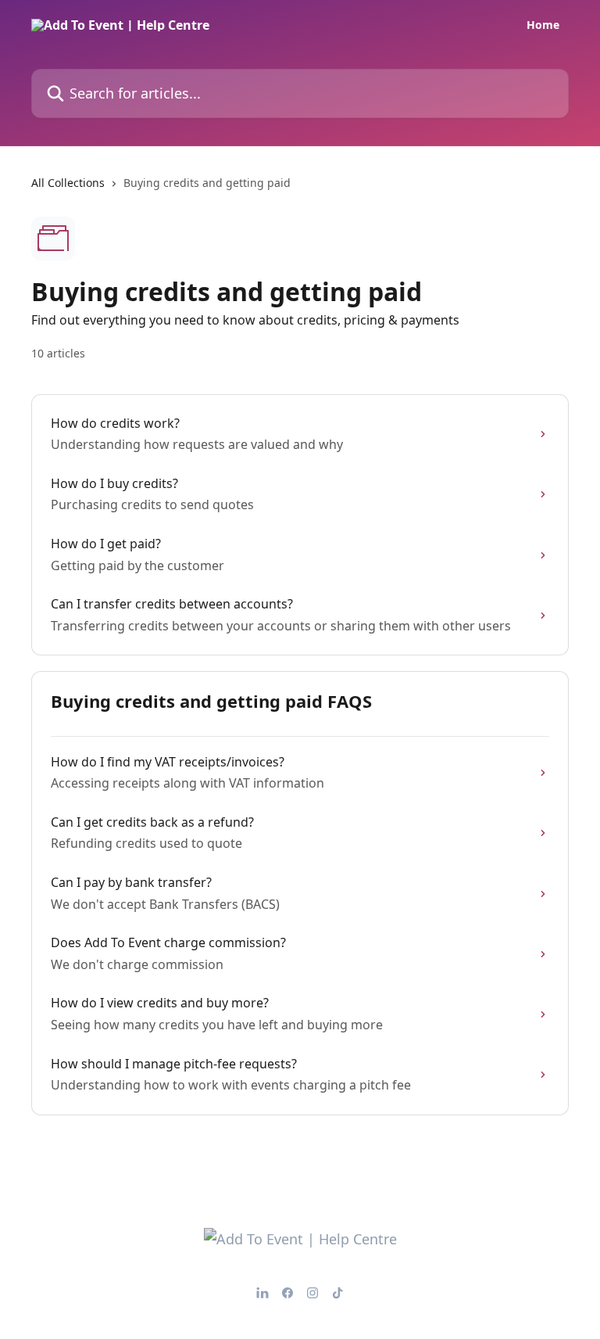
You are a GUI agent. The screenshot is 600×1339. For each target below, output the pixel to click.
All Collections (68, 182)
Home (543, 25)
